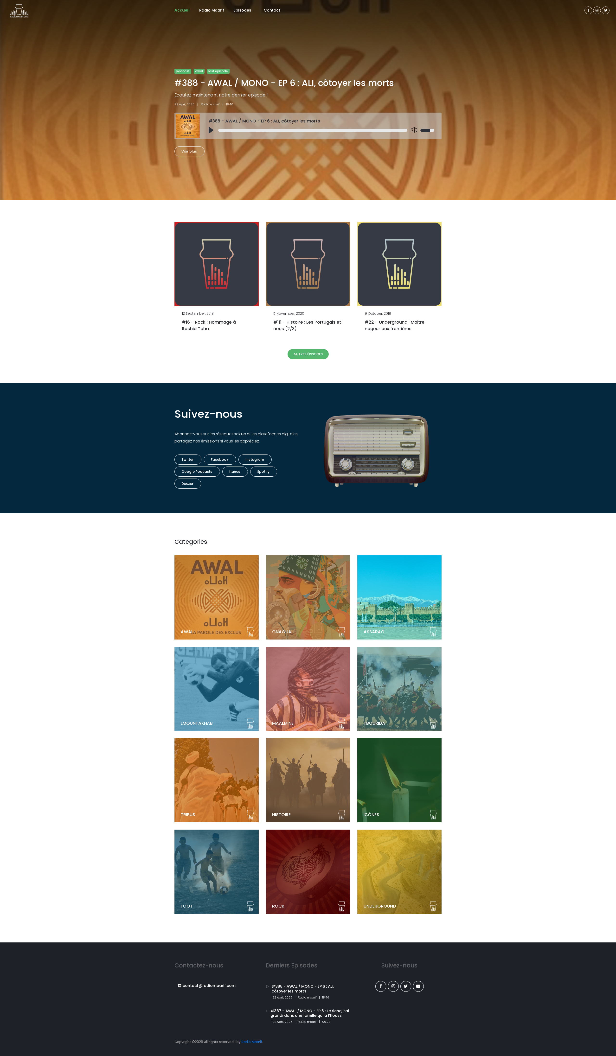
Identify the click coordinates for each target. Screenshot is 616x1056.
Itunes (234, 471)
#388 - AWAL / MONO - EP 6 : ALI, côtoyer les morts (264, 121)
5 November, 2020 (288, 313)
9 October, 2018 (378, 313)
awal (199, 71)
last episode (218, 71)
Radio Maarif (211, 10)
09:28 (326, 1022)
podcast (183, 71)
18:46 (325, 997)
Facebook (219, 459)
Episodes (242, 10)
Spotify (263, 471)
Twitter (187, 459)
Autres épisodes (308, 354)
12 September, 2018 (198, 313)
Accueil (182, 10)
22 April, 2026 (184, 104)
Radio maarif (210, 104)
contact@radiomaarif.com (209, 985)
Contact (272, 10)
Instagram (254, 459)
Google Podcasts (196, 471)
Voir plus (189, 151)
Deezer (187, 483)
